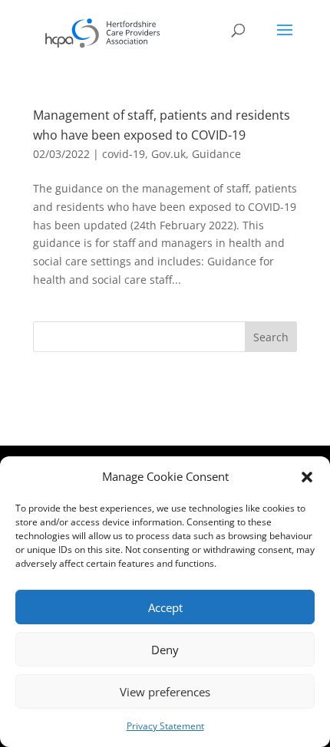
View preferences (165, 691)
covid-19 (123, 153)
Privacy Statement (165, 725)
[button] (307, 477)
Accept (165, 607)
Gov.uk (168, 153)
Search (271, 337)
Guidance (216, 153)
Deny (165, 649)
